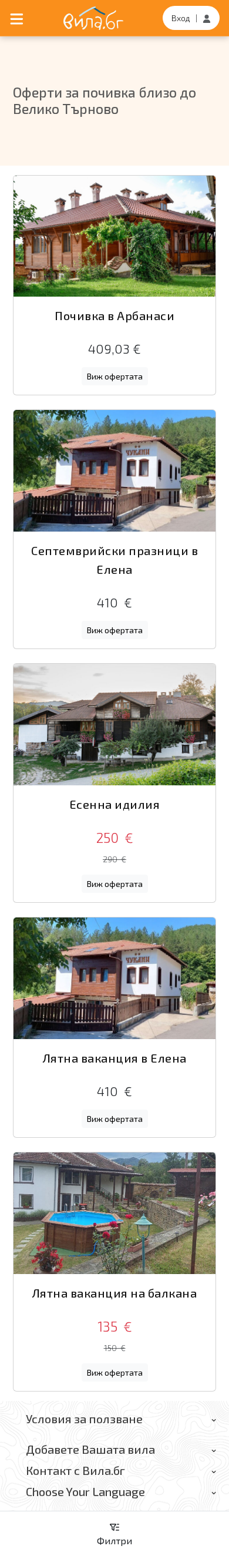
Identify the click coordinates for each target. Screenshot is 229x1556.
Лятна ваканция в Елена (115, 1058)
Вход (180, 18)
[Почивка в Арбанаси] (115, 236)
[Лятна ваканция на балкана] (115, 1213)
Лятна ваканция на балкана (114, 1293)
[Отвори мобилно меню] (16, 18)
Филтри (114, 1540)
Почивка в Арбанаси (114, 315)
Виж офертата (115, 376)
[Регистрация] (207, 18)
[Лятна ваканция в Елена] (115, 978)
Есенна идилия (114, 804)
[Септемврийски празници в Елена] (115, 471)
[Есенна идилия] (115, 724)
